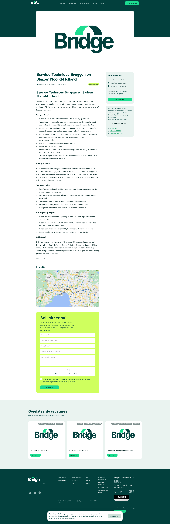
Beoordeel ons (120, 511)
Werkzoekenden (77, 477)
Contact (102, 3)
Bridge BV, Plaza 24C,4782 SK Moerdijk (64, 502)
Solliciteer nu (119, 99)
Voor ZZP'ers (72, 3)
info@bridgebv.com (80, 501)
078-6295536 (94, 501)
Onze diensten (62, 480)
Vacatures (63, 3)
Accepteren (114, 516)
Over (86, 477)
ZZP (73, 483)
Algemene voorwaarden (102, 483)
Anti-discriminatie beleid (103, 491)
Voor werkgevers (84, 3)
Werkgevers (62, 477)
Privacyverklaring (64, 379)
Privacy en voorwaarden (102, 478)
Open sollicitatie (132, 3)
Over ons (94, 3)
